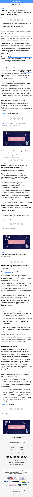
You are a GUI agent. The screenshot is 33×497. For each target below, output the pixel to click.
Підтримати (16, 1)
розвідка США (16, 125)
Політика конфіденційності (16, 464)
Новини (12, 447)
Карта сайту (21, 452)
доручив (3, 83)
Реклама (21, 451)
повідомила (8, 271)
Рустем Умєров (9, 123)
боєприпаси (13, 228)
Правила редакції (17, 460)
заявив (7, 30)
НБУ (7, 413)
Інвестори (21, 449)
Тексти (11, 449)
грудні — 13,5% (21, 399)
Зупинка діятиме (26, 58)
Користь (12, 451)
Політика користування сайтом (16, 462)
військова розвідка (7, 125)
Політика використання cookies (16, 466)
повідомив (8, 170)
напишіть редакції (16, 491)
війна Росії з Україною (20, 123)
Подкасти (12, 452)
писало (5, 100)
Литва (7, 228)
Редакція (21, 447)
